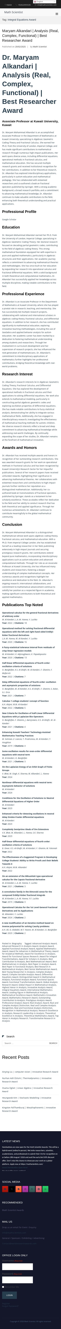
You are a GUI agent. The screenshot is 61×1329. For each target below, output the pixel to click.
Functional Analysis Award (23, 979)
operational (7, 159)
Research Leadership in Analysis (28, 1013)
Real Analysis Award (39, 1002)
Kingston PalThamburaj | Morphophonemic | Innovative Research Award (29, 1109)
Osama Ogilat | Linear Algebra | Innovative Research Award (27, 1090)
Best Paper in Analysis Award (42, 964)
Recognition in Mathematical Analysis (20, 1010)
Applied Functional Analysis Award (18, 948)
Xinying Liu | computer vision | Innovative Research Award (30, 1071)
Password (12, 1273)
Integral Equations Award (14, 990)
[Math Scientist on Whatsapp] (45, 1189)
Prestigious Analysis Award (38, 1000)
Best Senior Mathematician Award (41, 969)
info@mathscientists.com (14, 1232)
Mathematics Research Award (23, 997)
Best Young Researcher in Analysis (18, 972)
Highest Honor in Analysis (14, 987)
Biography (17, 943)
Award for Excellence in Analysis (40, 953)
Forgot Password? (10, 1306)
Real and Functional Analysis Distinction (33, 1008)
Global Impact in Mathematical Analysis (37, 984)
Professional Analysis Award (15, 1002)
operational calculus (42, 269)
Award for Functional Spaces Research (20, 956)
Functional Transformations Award (25, 982)
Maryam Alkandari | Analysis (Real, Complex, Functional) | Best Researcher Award (30, 36)
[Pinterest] (39, 1189)
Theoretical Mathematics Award (39, 1015)
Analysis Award (46, 946)
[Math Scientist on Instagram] (25, 1189)
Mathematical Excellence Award (17, 995)
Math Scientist (13, 12)
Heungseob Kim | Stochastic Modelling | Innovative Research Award (26, 1099)
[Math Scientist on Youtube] (5, 1189)
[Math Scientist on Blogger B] (19, 1189)
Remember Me (12, 1287)
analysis (37, 332)
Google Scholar (9, 219)
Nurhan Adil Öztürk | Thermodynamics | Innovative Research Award (26, 1080)
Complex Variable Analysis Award (25, 974)
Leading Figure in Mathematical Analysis (28, 992)
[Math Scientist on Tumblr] (32, 1189)
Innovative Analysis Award (40, 987)
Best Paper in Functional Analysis (18, 966)
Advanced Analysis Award (44, 943)
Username (12, 1260)
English (39, 2)
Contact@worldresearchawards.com (19, 1243)
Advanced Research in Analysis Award (20, 946)
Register (6, 1303)
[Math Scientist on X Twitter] (12, 1189)
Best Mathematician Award (39, 961)
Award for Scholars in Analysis (33, 959)
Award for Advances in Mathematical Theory (30, 951)
